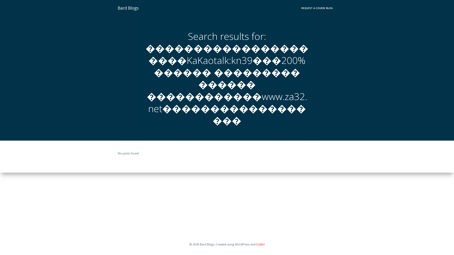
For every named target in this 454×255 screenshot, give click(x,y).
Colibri (260, 244)
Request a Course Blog (317, 8)
